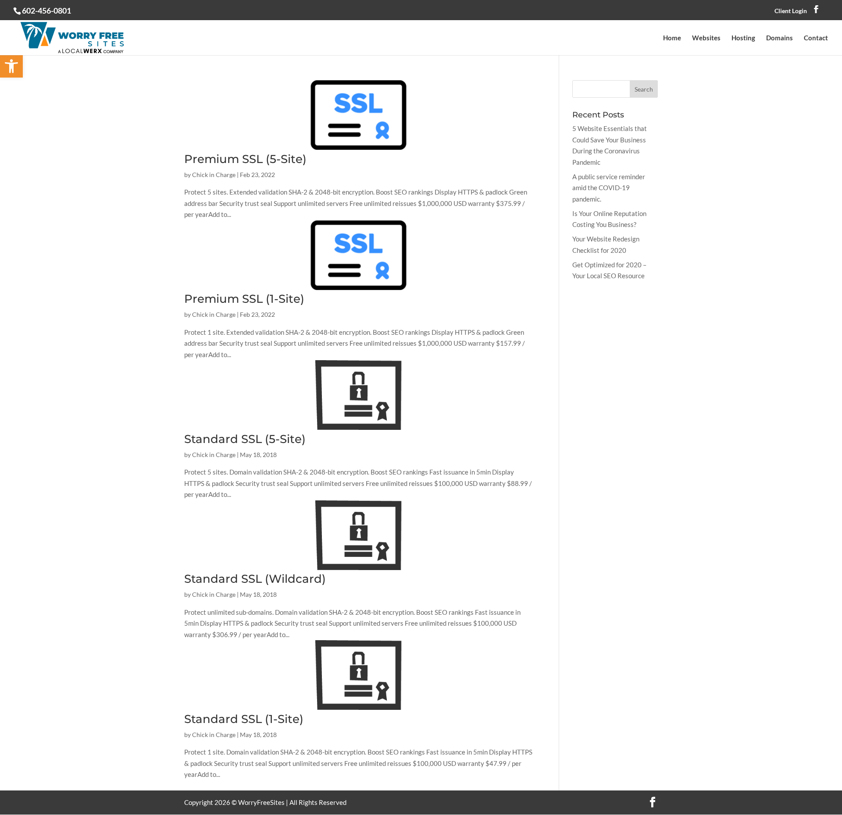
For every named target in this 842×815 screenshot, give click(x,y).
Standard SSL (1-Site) (243, 719)
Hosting (743, 38)
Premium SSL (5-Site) (245, 159)
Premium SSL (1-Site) (244, 299)
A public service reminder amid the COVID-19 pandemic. (608, 188)
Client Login (790, 10)
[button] (11, 66)
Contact (816, 38)
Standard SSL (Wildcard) (255, 579)
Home (672, 38)
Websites (706, 38)
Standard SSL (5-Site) (245, 439)
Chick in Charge (213, 174)
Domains (779, 38)
